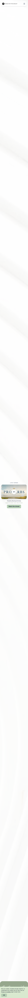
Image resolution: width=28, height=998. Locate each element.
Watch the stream (14, 506)
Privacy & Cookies (6, 992)
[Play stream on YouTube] (14, 491)
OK (4, 995)
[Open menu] (24, 3)
